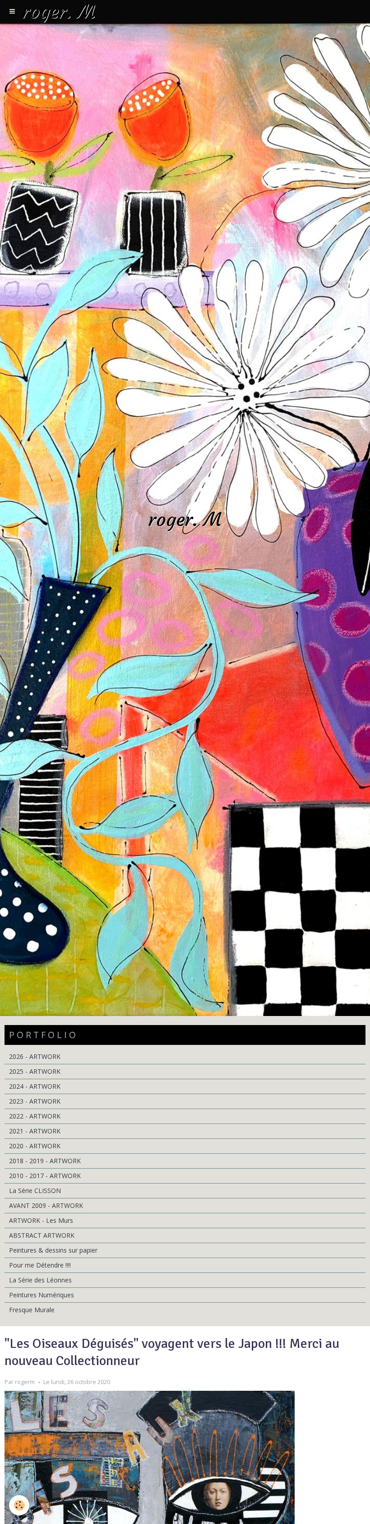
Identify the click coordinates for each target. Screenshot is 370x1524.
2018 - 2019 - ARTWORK (45, 1160)
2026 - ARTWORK (34, 1056)
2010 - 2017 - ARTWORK (45, 1175)
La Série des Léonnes (40, 1280)
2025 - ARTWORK (34, 1071)
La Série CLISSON (35, 1190)
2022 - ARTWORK (34, 1116)
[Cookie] (19, 1505)
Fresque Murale (32, 1309)
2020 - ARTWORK (34, 1146)
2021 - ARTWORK (34, 1131)
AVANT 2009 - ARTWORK (46, 1205)
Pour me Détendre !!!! (40, 1265)
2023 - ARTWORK (34, 1101)
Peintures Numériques (41, 1295)
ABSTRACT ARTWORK (41, 1235)
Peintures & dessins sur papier (53, 1250)
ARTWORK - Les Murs (41, 1220)
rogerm (25, 1382)
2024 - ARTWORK (34, 1086)
